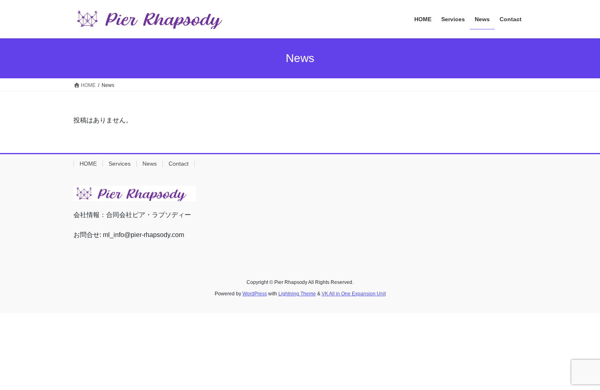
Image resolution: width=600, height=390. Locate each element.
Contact (179, 163)
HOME (88, 163)
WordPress (254, 294)
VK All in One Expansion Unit (354, 294)
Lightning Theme (297, 294)
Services (120, 163)
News (149, 163)
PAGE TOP (578, 371)
